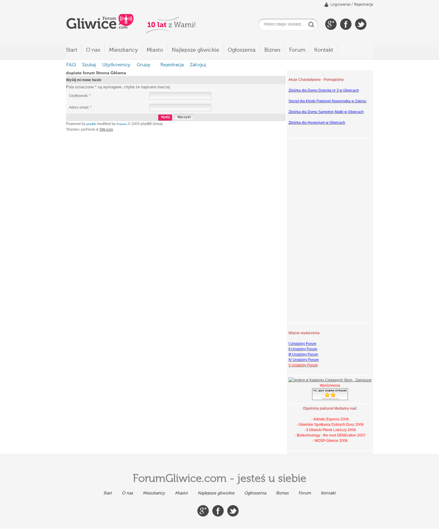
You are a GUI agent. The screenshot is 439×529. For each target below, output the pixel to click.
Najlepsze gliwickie (195, 50)
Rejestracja (363, 5)
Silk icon (106, 129)
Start (71, 50)
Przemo (121, 124)
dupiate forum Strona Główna (96, 72)
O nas (93, 50)
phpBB (91, 124)
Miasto (155, 50)
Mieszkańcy (123, 50)
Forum (297, 50)
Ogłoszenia (242, 50)
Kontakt (323, 50)
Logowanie (340, 5)
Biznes (272, 50)
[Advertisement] (312, 229)
